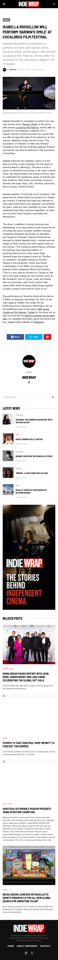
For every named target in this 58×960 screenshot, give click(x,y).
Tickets (31, 312)
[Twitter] (32, 953)
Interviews (19, 415)
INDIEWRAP (29, 377)
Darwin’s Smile (29, 124)
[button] (4, 4)
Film (10, 804)
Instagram (39, 322)
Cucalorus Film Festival (27, 127)
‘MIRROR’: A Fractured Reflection (32, 473)
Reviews (18, 468)
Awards (5, 669)
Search (53, 397)
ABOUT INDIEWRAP (27, 946)
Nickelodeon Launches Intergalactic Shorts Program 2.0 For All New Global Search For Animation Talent (27, 898)
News (17, 435)
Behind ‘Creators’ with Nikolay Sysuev (34, 456)
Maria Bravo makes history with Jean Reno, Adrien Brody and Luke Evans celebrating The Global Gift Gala (26, 677)
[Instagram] (26, 953)
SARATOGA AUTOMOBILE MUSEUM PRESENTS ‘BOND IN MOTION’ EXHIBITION (27, 810)
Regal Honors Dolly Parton (29, 439)
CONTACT (45, 946)
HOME (10, 946)
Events (6, 20)
